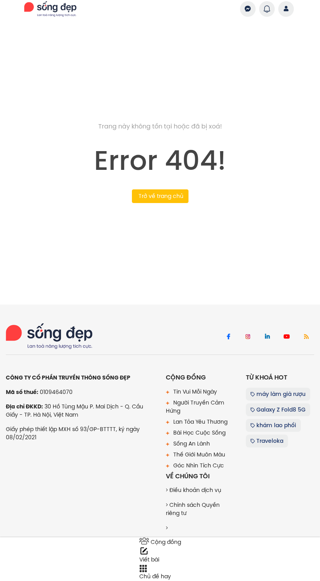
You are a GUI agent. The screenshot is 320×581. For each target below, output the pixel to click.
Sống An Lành (191, 443)
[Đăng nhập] (286, 9)
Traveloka (269, 441)
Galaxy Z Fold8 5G (280, 409)
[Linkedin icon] (267, 337)
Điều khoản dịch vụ (194, 490)
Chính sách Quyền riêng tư (193, 509)
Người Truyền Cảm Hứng (195, 407)
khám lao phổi (275, 425)
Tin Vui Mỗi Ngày (194, 392)
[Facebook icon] (228, 337)
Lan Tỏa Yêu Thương (200, 422)
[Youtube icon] (287, 337)
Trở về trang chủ (160, 196)
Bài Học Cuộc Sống (199, 433)
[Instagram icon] (248, 337)
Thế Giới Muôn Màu (198, 454)
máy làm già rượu (280, 394)
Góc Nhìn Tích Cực (198, 465)
